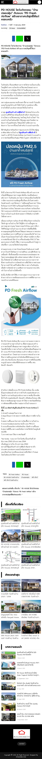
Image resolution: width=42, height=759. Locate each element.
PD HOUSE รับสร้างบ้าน (11, 477)
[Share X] (27, 38)
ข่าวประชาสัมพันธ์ (21, 28)
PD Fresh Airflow (14, 474)
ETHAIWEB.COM (21, 757)
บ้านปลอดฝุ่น (25, 477)
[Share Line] (19, 38)
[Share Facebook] (13, 38)
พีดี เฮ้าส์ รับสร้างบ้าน (11, 480)
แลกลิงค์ (21, 744)
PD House (12, 28)
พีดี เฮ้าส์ (35, 477)
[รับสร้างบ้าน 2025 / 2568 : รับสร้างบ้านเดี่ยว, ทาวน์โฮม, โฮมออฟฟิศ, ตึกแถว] (20, 2)
